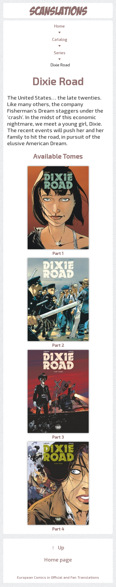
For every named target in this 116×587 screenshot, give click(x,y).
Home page (58, 559)
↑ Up (58, 547)
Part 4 (58, 528)
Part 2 (58, 345)
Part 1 (58, 253)
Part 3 (58, 436)
